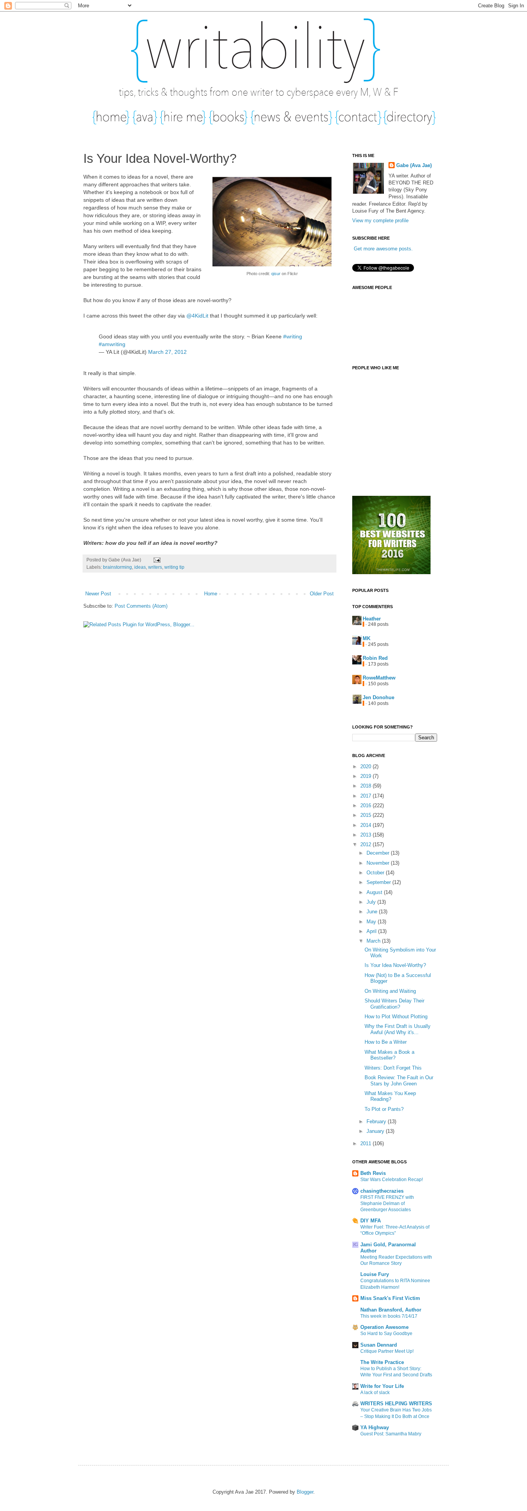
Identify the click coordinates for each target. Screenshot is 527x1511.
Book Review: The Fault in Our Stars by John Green (399, 1081)
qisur (275, 273)
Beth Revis (373, 1173)
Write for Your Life (382, 1386)
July (372, 902)
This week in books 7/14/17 (388, 1316)
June (373, 911)
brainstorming (117, 567)
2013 (366, 835)
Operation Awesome (384, 1327)
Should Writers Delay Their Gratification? (394, 1004)
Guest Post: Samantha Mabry (390, 1434)
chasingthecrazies (382, 1191)
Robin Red (375, 658)
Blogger (305, 1492)
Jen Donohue (378, 697)
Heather (372, 619)
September (379, 882)
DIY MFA (370, 1221)
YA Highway (374, 1427)
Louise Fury (374, 1274)
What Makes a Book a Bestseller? (389, 1055)
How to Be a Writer (386, 1042)
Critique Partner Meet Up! (387, 1351)
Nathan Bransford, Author (390, 1310)
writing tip (174, 567)
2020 (366, 766)
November (379, 863)
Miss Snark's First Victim (390, 1298)
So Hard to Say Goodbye (386, 1333)
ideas (140, 567)
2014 (366, 825)
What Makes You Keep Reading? (390, 1096)
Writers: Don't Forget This (393, 1068)
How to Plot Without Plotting (396, 1016)
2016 (366, 805)
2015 (366, 815)
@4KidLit (197, 316)
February (377, 1121)
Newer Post (98, 594)
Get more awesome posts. (383, 249)
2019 (366, 776)
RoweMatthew (379, 678)
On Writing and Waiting (390, 991)
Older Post (322, 594)
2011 (366, 1143)
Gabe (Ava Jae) (414, 165)
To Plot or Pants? (384, 1109)
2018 (366, 786)
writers (155, 567)
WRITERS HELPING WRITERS (396, 1403)
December (379, 853)
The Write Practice (382, 1362)
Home (210, 594)
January (376, 1131)
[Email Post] (155, 559)
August (375, 892)
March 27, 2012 (167, 352)
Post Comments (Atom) (141, 606)
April (372, 931)
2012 (366, 844)
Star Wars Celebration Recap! (391, 1179)
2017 (366, 796)
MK (366, 638)
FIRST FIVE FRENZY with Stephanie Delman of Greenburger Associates (387, 1203)
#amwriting (112, 344)
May (372, 922)
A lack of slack (375, 1392)
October (376, 873)
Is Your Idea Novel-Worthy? (395, 965)
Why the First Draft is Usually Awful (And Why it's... (398, 1029)
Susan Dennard (378, 1345)
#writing (292, 336)
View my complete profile (380, 220)
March (374, 941)
